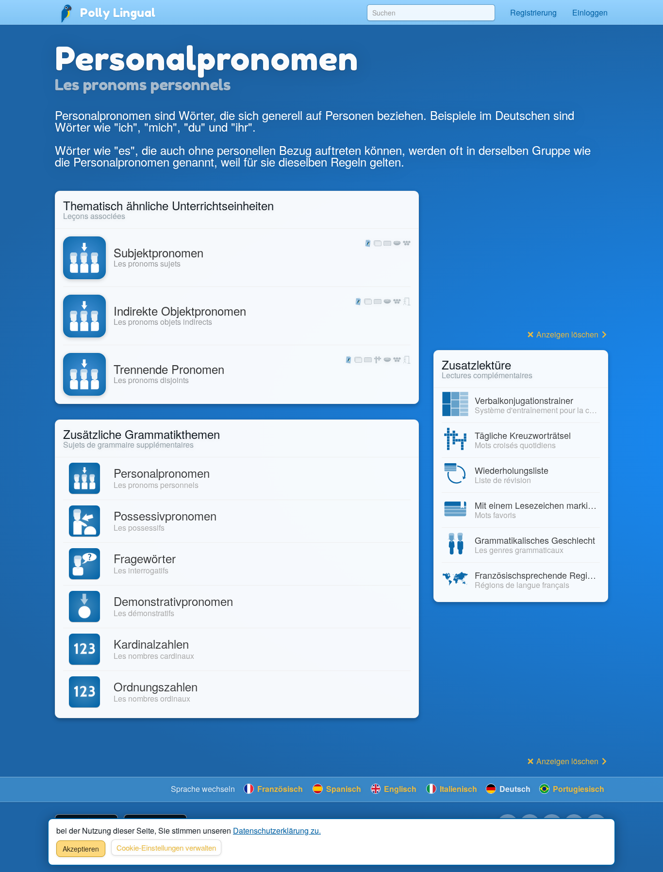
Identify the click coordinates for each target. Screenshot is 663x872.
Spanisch (342, 788)
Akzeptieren (81, 849)
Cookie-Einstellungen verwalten (166, 847)
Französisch (279, 788)
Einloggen (590, 12)
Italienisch (457, 788)
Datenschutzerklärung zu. (277, 830)
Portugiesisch (577, 788)
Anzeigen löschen (567, 334)
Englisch (399, 788)
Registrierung (533, 12)
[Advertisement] (520, 259)
